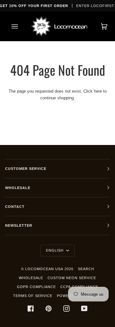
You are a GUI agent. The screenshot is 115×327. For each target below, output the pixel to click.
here (98, 91)
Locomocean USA (44, 269)
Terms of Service (32, 296)
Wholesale (31, 278)
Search (86, 269)
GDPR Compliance (36, 287)
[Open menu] (21, 26)
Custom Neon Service (72, 278)
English (55, 250)
